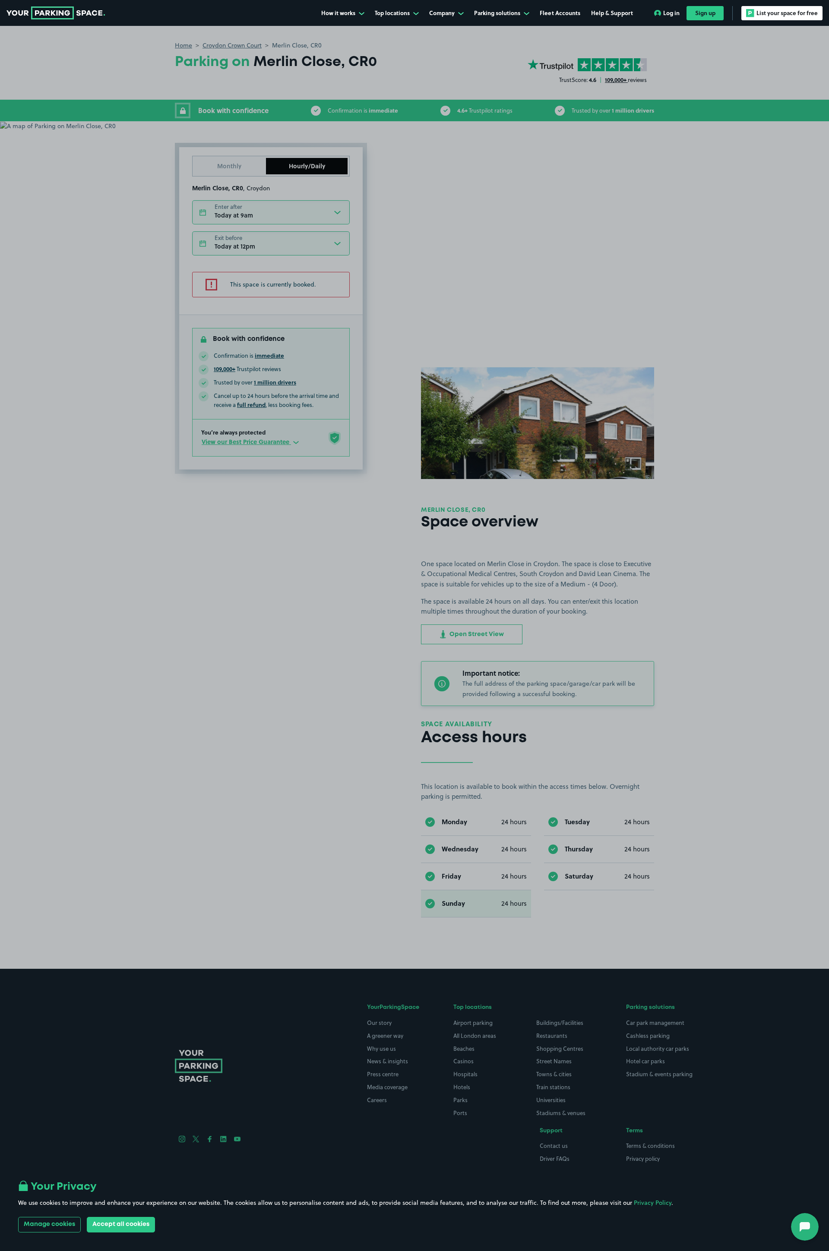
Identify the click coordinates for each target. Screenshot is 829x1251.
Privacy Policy (652, 1202)
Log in (671, 13)
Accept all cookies (120, 1224)
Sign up (705, 13)
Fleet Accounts (560, 13)
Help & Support (612, 13)
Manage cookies (49, 1224)
